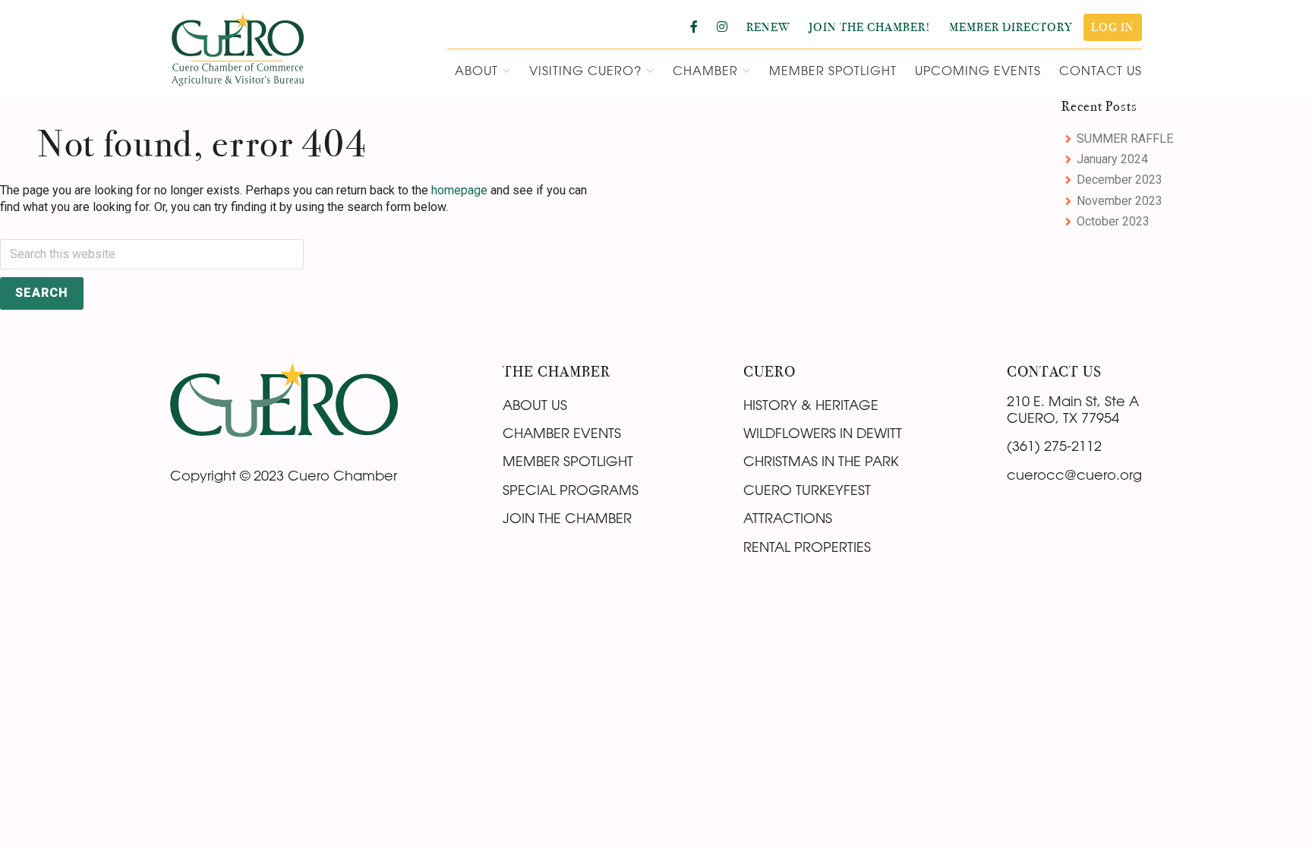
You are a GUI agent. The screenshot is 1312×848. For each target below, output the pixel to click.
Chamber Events (562, 432)
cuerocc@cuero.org (1074, 474)
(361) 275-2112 (1054, 445)
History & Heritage (810, 404)
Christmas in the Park (821, 460)
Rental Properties (807, 546)
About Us (535, 404)
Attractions (787, 517)
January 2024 (1112, 159)
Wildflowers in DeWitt (822, 432)
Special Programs (571, 489)
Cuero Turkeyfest (807, 489)
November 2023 (1119, 201)
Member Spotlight (568, 460)
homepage (459, 190)
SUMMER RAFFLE (1125, 138)
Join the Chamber (567, 517)
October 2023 (1113, 221)
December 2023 (1119, 179)
